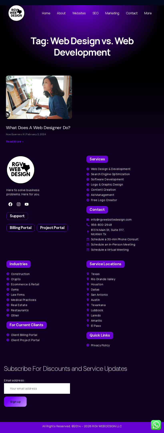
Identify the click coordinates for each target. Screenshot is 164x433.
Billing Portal (20, 227)
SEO (96, 13)
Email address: (14, 380)
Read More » (15, 141)
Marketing (112, 13)
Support (17, 215)
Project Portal (52, 227)
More (148, 13)
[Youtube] (27, 204)
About (61, 13)
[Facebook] (10, 204)
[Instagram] (19, 204)
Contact (132, 13)
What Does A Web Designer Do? (38, 128)
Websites (79, 13)
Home (46, 13)
